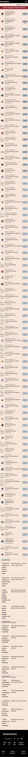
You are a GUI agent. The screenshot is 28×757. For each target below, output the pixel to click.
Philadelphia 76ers (11, 296)
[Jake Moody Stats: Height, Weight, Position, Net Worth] (6, 612)
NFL (4, 744)
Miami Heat (9, 412)
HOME (4, 742)
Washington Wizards (12, 309)
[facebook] (14, 738)
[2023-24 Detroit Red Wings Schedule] (6, 670)
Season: (18, 4)
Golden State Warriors (13, 101)
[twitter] (21, 738)
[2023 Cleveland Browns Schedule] (6, 712)
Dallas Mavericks (11, 82)
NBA (15, 742)
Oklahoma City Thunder (13, 63)
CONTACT (21, 744)
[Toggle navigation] (26, 1)
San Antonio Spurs (12, 151)
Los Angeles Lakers (12, 51)
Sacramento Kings (11, 176)
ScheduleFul (4, 1)
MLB (9, 742)
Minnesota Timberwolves (13, 76)
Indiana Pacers (10, 290)
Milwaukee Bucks (11, 334)
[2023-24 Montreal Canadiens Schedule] (6, 628)
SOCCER (21, 742)
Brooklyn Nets (10, 195)
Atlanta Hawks (10, 183)
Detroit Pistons (10, 132)
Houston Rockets (11, 107)
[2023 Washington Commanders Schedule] (6, 683)
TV (9, 744)
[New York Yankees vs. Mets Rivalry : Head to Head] (6, 581)
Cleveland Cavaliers (12, 126)
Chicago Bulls (10, 21)
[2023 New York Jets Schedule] (6, 703)
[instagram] (18, 738)
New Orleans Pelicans (13, 95)
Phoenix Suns (10, 13)
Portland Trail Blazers (12, 346)
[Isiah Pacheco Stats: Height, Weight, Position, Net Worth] (6, 596)
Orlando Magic (10, 139)
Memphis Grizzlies (11, 57)
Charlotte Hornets (11, 227)
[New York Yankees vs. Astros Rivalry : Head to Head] (6, 568)
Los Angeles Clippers (12, 36)
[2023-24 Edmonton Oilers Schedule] (6, 659)
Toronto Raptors (11, 214)
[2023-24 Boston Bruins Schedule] (6, 649)
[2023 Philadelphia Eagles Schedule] (6, 693)
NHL (15, 744)
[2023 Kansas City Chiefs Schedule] (6, 722)
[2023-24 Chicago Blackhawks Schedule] (6, 639)
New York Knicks (11, 321)
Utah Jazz (9, 69)
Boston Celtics (10, 302)
